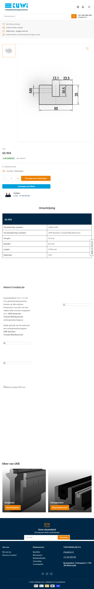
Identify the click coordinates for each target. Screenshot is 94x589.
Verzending (37, 561)
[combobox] (39, 16)
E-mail (16, 196)
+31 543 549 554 (24, 196)
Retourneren (37, 555)
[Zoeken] (73, 16)
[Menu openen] (89, 6)
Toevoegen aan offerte (26, 186)
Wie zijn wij (6, 552)
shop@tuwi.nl (82, 17)
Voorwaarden (38, 564)
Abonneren (63, 537)
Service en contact (9, 555)
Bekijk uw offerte (92, 247)
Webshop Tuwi (39, 582)
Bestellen (36, 552)
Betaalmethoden (39, 558)
